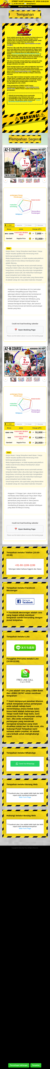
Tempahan (36, 1065)
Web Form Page (25, 797)
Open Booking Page (26, 330)
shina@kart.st (31, 4)
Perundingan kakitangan (19, 1065)
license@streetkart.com (23, 71)
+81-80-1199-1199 (25, 565)
